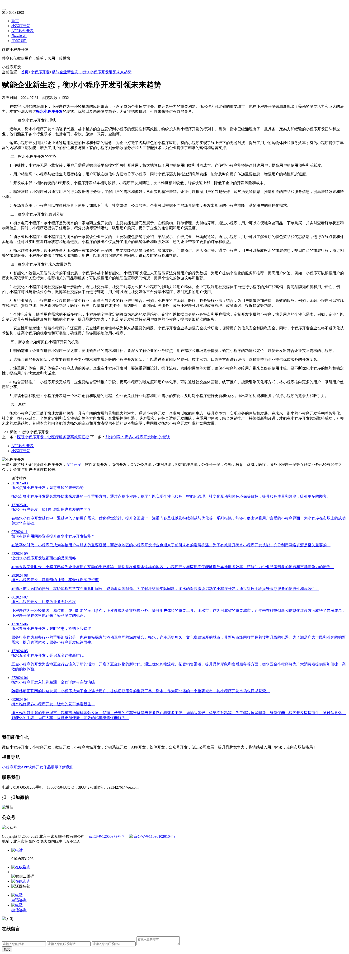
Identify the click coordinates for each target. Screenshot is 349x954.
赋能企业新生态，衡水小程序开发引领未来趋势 (92, 72)
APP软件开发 (22, 31)
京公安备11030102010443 (154, 836)
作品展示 (19, 36)
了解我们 (19, 41)
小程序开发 (20, 26)
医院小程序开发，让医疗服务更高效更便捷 (53, 437)
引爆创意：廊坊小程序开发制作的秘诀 (137, 437)
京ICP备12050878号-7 (106, 836)
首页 (15, 21)
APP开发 (73, 465)
